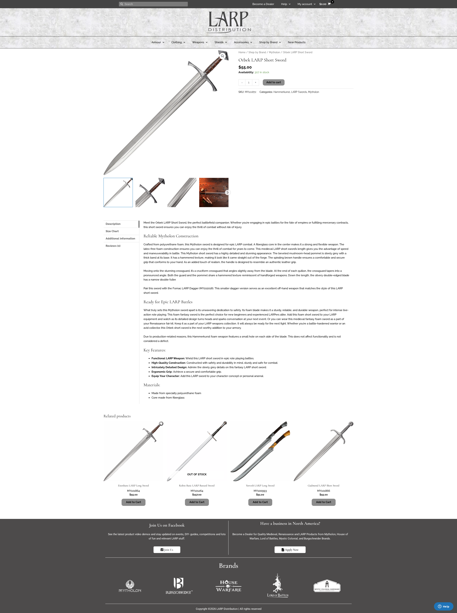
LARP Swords (299, 92)
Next (227, 192)
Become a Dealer (263, 4)
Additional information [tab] (120, 238)
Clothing (176, 42)
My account (305, 4)
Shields (219, 42)
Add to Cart (196, 502)
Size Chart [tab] (112, 231)
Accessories (241, 42)
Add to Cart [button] (133, 502)
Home (241, 52)
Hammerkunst (281, 92)
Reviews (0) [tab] (113, 245)
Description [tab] (113, 224)
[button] (222, 56)
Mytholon (274, 52)
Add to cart (273, 82)
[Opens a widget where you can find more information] (443, 606)
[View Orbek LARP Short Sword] (118, 192)
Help (284, 4)
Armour (156, 42)
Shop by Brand (268, 42)
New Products (296, 42)
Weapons (198, 42)
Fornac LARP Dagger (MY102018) (193, 288)
